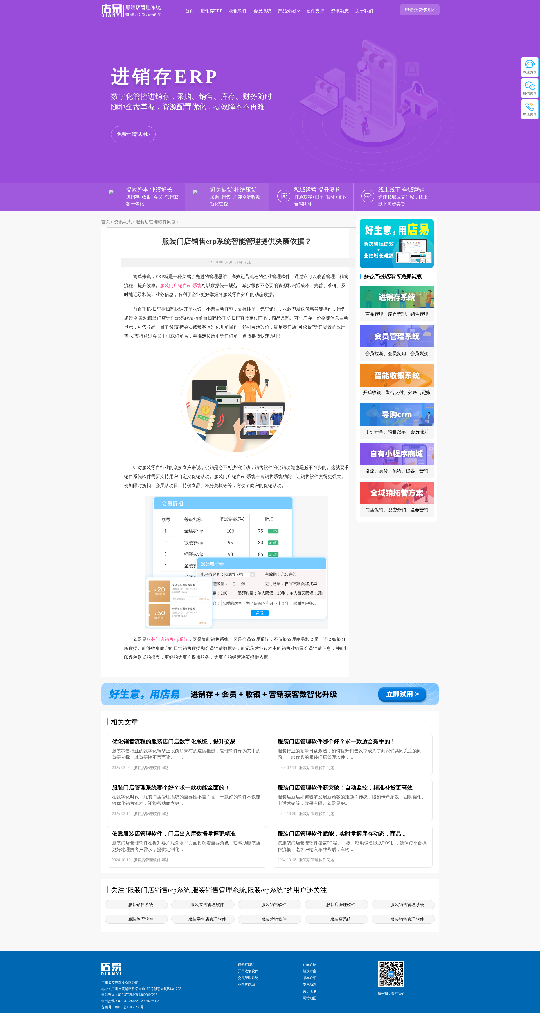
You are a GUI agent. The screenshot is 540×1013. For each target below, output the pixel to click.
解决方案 (309, 971)
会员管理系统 (248, 978)
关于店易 (309, 991)
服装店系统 (340, 919)
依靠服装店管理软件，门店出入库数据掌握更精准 (174, 833)
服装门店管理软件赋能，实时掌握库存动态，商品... (342, 833)
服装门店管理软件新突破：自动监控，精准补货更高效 (345, 787)
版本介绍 (309, 978)
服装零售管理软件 (207, 904)
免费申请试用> (133, 134)
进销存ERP (211, 10)
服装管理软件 (140, 919)
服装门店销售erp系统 (181, 285)
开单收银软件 (248, 971)
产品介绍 (287, 10)
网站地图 (309, 998)
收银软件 (238, 10)
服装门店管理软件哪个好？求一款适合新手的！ (337, 741)
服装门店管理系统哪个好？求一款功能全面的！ (171, 787)
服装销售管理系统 (407, 904)
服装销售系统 (140, 904)
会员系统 (262, 10)
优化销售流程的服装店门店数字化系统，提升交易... (176, 741)
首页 (189, 10)
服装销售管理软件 (407, 919)
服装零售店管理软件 (207, 919)
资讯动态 (340, 10)
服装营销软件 (274, 919)
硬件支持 (315, 10)
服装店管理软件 (341, 904)
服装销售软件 (274, 904)
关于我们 (364, 10)
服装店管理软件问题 (156, 221)
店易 (238, 262)
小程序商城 (246, 985)
